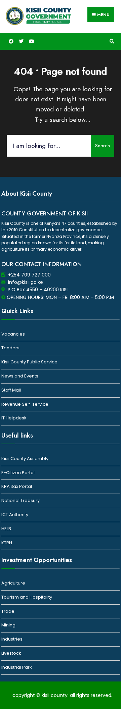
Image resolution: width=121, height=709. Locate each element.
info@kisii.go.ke (25, 282)
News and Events (19, 376)
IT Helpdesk (14, 418)
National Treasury (20, 500)
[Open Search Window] (111, 41)
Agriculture (13, 583)
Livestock (11, 653)
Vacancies (13, 334)
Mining (8, 625)
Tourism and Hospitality (26, 597)
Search (102, 145)
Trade (7, 611)
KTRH (6, 543)
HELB (6, 528)
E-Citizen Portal (18, 472)
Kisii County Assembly (24, 458)
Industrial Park (16, 667)
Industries (12, 639)
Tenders (10, 348)
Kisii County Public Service (29, 362)
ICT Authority (14, 514)
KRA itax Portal (16, 486)
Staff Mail (11, 390)
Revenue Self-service (24, 404)
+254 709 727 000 (29, 274)
